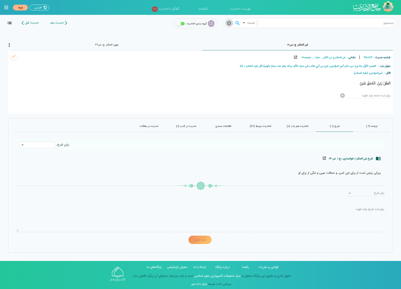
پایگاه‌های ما (154, 267)
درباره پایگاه (222, 267)
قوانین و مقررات (268, 267)
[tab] (297, 44)
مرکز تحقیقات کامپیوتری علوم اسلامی (217, 276)
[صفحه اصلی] (374, 7)
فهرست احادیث (240, 9)
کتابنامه (203, 9)
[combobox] (327, 22)
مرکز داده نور (199, 284)
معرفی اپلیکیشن (177, 267)
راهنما (245, 267)
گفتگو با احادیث (166, 9)
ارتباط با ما (200, 267)
